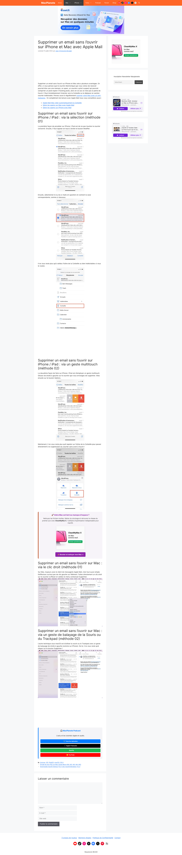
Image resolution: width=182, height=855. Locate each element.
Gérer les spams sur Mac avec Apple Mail (58, 105)
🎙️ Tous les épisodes (70, 741)
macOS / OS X (58, 762)
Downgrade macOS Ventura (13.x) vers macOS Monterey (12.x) (60, 766)
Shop (114, 3)
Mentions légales (84, 838)
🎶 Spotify (70, 750)
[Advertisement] (70, 68)
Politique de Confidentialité (103, 838)
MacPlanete (48, 2)
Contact (117, 838)
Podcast (98, 3)
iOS (47, 762)
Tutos (87, 3)
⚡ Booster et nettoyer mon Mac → (70, 554)
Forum (107, 3)
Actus (60, 3)
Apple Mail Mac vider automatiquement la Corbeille (62, 103)
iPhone (77, 3)
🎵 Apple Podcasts (70, 746)
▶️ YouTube (70, 755)
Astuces (42, 762)
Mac (67, 3)
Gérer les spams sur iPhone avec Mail (57, 108)
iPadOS (51, 762)
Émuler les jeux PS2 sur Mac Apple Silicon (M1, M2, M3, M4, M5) (60, 764)
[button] (139, 3)
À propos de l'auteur (69, 838)
